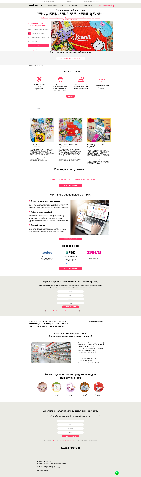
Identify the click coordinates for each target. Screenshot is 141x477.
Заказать (70, 96)
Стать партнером (70, 185)
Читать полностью (47, 264)
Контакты (62, 5)
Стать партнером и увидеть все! (70, 58)
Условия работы (52, 5)
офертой (38, 49)
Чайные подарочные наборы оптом (52, 18)
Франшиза (69, 1)
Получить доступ (70, 307)
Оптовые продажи (48, 1)
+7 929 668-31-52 (73, 5)
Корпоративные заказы (91, 1)
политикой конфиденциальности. (38, 49)
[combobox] (29, 33)
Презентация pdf (87, 5)
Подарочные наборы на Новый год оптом (78, 18)
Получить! (38, 46)
